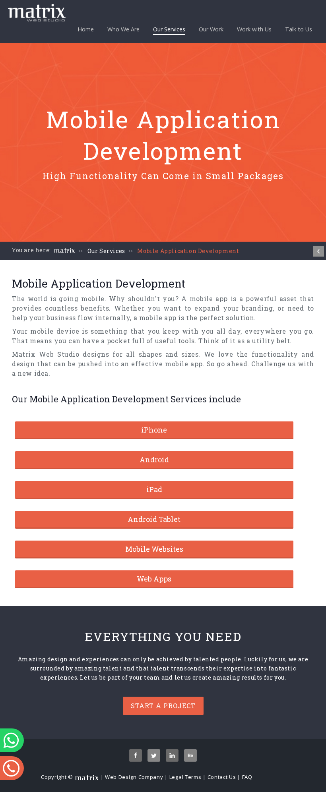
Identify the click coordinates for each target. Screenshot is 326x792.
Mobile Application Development (188, 251)
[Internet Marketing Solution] (318, 251)
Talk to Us (298, 29)
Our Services (169, 29)
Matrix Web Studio (46, 354)
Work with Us (254, 29)
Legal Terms (185, 776)
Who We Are (123, 29)
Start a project (163, 705)
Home (86, 29)
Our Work (211, 29)
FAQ (247, 776)
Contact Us (222, 776)
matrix (64, 251)
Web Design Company (134, 776)
